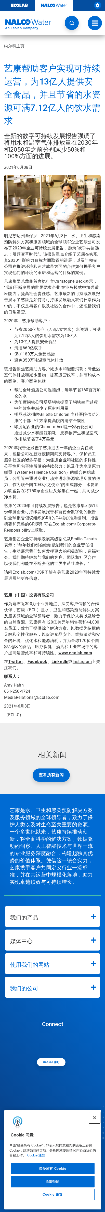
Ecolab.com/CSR (28, 572)
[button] (72, 23)
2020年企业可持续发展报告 (38, 248)
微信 (54, 1042)
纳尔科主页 (14, 46)
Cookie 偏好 (51, 1062)
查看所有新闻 (51, 774)
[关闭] (94, 1117)
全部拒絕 (53, 1181)
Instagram (82, 661)
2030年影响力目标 (25, 260)
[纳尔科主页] (25, 24)
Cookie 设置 (53, 1194)
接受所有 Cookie (52, 1169)
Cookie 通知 (36, 1155)
